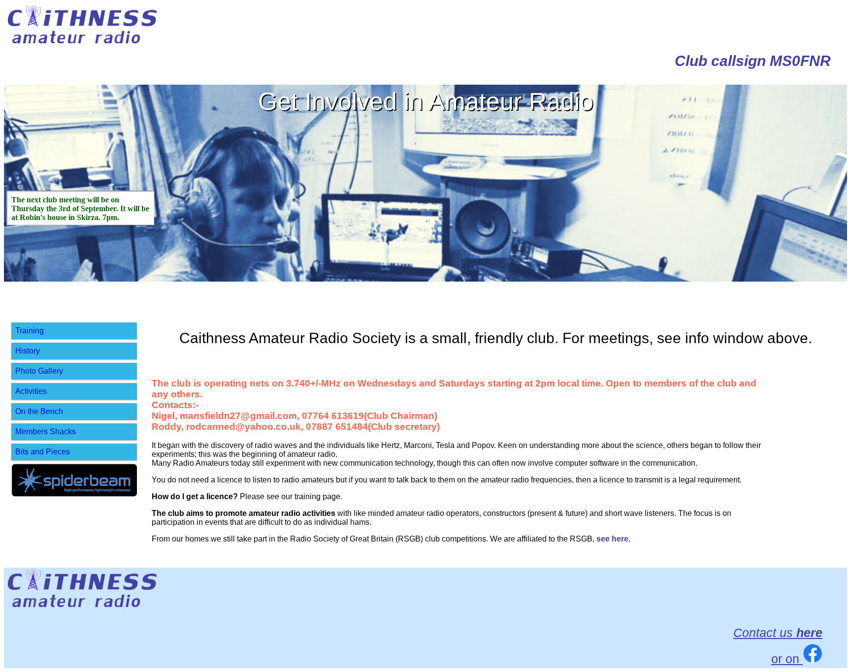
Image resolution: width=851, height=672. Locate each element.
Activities (31, 391)
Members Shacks (45, 431)
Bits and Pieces (42, 452)
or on (787, 659)
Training (29, 330)
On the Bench (39, 411)
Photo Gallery (39, 371)
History (27, 351)
